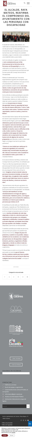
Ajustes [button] (11, 435)
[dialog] (16, 432)
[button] (16, 358)
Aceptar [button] (4, 435)
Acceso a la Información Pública (14, 396)
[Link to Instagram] (23, 277)
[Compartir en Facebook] (4, 277)
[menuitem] (23, 3)
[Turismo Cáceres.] (16, 309)
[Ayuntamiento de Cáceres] (13, 3)
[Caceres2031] (16, 330)
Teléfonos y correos (10, 385)
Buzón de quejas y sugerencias (14, 387)
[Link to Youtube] (27, 277)
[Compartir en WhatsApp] (14, 277)
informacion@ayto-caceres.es (13, 394)
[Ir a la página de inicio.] (16, 296)
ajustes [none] (13, 432)
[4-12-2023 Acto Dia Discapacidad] (16, 36)
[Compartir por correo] (18, 277)
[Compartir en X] (9, 277)
